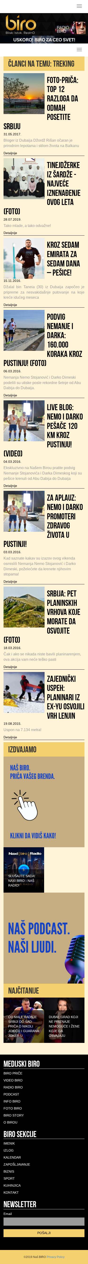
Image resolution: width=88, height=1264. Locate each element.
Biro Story (14, 1115)
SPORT (9, 1178)
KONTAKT (11, 1192)
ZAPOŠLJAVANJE (17, 1164)
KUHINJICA (12, 1185)
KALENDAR (12, 1157)
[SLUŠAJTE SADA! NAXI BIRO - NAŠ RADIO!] (24, 870)
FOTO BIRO (13, 1108)
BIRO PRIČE (13, 1073)
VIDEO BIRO (13, 1080)
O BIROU (10, 1122)
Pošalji (44, 1233)
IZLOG (9, 1150)
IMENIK (9, 1143)
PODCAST (11, 1094)
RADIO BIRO (13, 1087)
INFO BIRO (12, 1101)
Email (8, 1214)
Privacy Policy (56, 1257)
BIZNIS (9, 1171)
